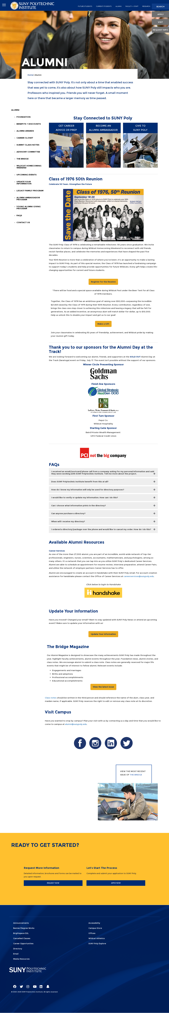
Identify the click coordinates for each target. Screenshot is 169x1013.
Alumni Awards (25, 131)
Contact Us (23, 222)
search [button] (160, 6)
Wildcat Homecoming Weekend (29, 166)
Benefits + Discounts (29, 124)
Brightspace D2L (21, 933)
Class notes (51, 697)
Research (146, 6)
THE (132, 774)
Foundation (23, 117)
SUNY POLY (140, 130)
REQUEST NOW (53, 883)
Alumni (15, 110)
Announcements (21, 923)
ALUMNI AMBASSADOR (103, 130)
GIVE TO (140, 125)
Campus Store (95, 928)
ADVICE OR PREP (66, 130)
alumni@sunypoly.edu (76, 724)
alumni (118, 6)
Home (30, 75)
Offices (91, 933)
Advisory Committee (28, 152)
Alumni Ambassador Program (28, 198)
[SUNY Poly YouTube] (33, 985)
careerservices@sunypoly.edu (139, 576)
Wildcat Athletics (96, 938)
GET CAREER (66, 125)
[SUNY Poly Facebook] (14, 985)
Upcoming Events (27, 174)
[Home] (32, 5)
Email (15, 954)
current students (104, 6)
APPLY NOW (116, 883)
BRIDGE (138, 774)
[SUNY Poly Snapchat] (47, 985)
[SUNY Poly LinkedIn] (40, 985)
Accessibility (94, 923)
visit (160, 22)
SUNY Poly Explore (97, 943)
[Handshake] (103, 592)
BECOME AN (103, 125)
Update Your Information (24, 182)
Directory (17, 948)
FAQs (19, 215)
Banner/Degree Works (23, 928)
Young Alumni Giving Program (29, 207)
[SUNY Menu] (4, 5)
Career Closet (25, 138)
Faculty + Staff (131, 6)
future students (85, 6)
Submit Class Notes (28, 145)
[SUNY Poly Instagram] (27, 985)
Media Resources (21, 959)
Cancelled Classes (21, 938)
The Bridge (23, 158)
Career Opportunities (23, 943)
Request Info (160, 30)
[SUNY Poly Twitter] (20, 985)
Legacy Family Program (30, 190)
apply (160, 14)
